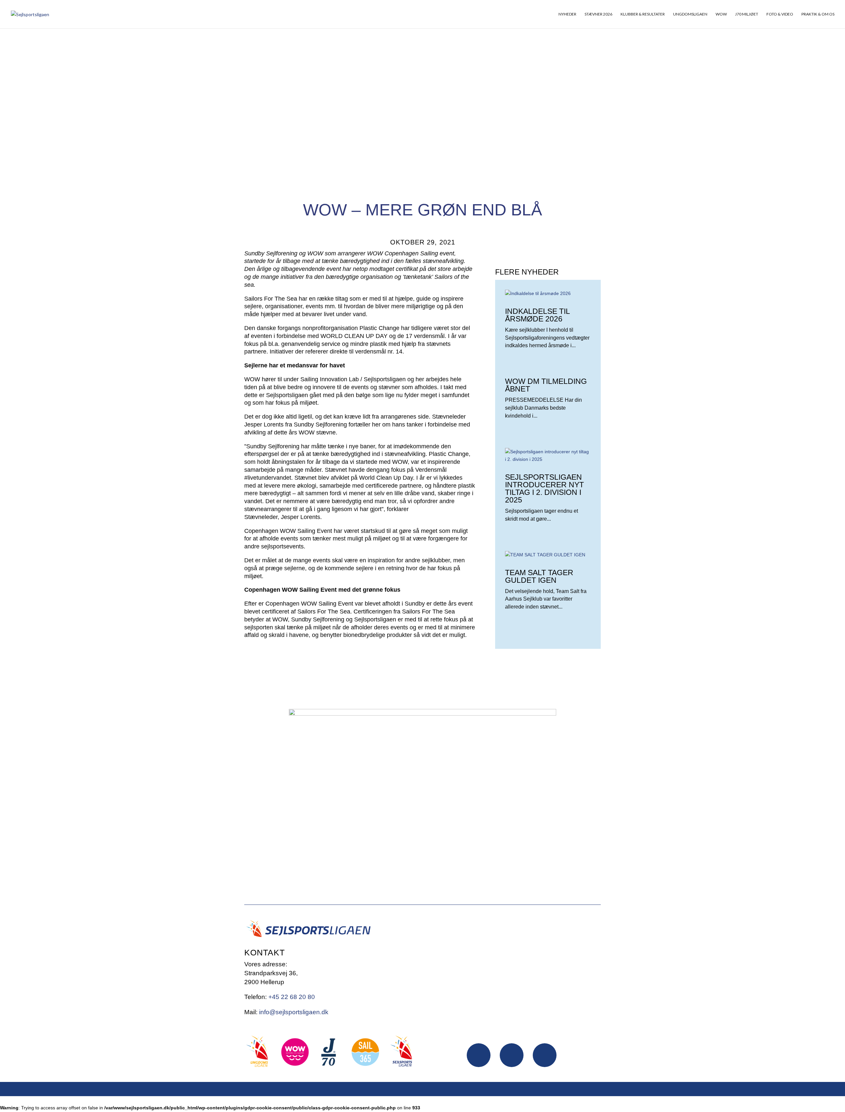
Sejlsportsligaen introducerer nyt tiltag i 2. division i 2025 (544, 488)
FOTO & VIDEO (779, 14)
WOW (721, 14)
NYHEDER (567, 14)
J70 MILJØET (746, 14)
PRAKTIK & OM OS (817, 14)
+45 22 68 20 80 (291, 996)
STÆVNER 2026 (598, 14)
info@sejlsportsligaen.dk (293, 1012)
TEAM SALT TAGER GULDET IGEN (539, 576)
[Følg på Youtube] (545, 1055)
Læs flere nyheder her (542, 669)
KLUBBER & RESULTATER (643, 14)
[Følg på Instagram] (512, 1055)
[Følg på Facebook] (478, 1055)
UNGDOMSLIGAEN (690, 14)
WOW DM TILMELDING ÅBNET (546, 385)
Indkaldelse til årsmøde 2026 (537, 315)
